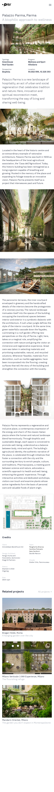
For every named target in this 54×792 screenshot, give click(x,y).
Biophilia (6, 72)
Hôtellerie (32, 64)
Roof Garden (7, 64)
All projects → (45, 591)
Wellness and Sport (36, 62)
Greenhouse (7, 62)
